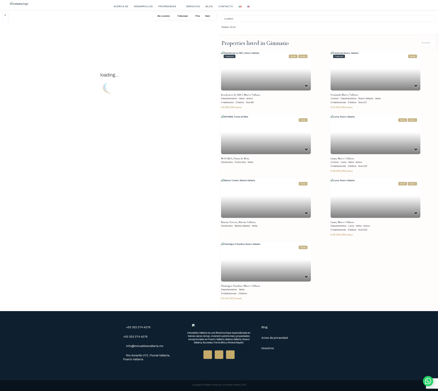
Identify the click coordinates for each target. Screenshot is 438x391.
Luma (343, 162)
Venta (241, 98)
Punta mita (240, 162)
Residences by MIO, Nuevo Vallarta (240, 94)
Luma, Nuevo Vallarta (342, 158)
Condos (335, 98)
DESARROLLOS (143, 6)
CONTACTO (225, 6)
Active (249, 98)
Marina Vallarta (242, 226)
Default (425, 42)
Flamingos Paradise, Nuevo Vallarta (240, 286)
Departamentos (229, 98)
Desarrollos (227, 162)
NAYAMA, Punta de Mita (235, 158)
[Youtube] (219, 354)
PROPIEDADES (167, 6)
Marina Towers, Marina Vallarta (238, 222)
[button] (428, 381)
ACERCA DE (121, 6)
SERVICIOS (193, 6)
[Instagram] (230, 354)
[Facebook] (207, 354)
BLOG (209, 6)
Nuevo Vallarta (365, 98)
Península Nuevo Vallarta (344, 94)
